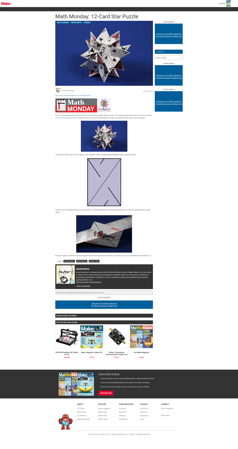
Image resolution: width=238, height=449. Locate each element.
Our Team (80, 408)
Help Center (144, 415)
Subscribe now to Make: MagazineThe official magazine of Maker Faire (104, 304)
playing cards (94, 261)
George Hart (62, 95)
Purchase (122, 408)
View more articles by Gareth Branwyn (88, 282)
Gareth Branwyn (82, 268)
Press (142, 419)
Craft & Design (62, 22)
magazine (104, 408)
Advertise (143, 412)
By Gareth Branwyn (68, 91)
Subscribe (222, 4)
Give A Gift (123, 412)
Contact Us (144, 408)
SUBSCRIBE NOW (106, 393)
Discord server (99, 293)
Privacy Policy (93, 434)
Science (87, 22)
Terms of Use (105, 434)
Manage (122, 415)
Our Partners (81, 415)
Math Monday (81, 261)
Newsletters (123, 419)
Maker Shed (102, 415)
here (149, 255)
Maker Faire (102, 412)
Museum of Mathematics (81, 95)
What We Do (81, 412)
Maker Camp (103, 419)
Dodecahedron (69, 261)
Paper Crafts (76, 22)
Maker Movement (83, 419)
